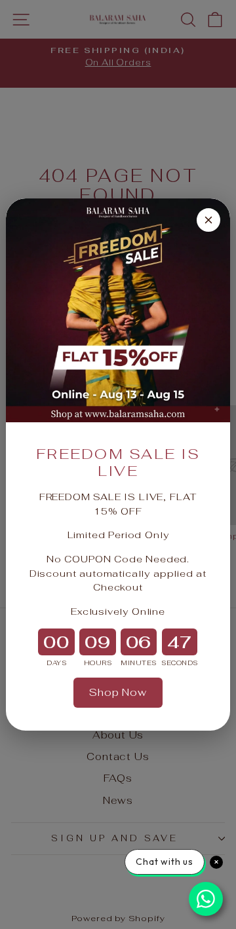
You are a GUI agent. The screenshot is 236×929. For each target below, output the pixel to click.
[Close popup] (208, 220)
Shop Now (118, 692)
